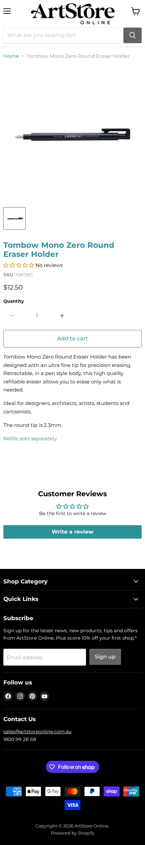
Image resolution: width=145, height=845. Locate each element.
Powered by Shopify (72, 833)
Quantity (13, 301)
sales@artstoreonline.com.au (37, 732)
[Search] (132, 35)
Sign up (105, 656)
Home (11, 56)
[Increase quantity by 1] (62, 316)
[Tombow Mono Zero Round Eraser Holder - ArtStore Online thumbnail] (14, 218)
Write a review (72, 532)
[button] (18, 265)
